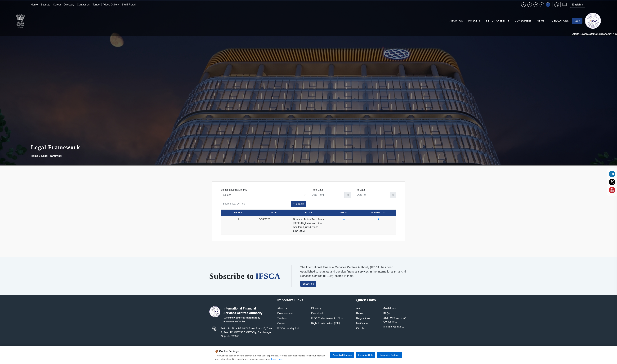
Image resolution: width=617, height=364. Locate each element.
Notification (362, 323)
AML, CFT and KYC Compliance (394, 320)
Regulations (363, 318)
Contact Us (83, 4)
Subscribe (308, 283)
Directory (69, 4)
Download (317, 313)
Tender (96, 4)
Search (300, 203)
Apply (577, 20)
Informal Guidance (393, 326)
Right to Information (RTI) (325, 323)
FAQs (386, 313)
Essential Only (365, 355)
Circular (360, 328)
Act (358, 308)
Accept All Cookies (342, 355)
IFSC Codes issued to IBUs (327, 318)
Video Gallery (111, 4)
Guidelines (389, 308)
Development (285, 313)
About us (282, 308)
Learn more (277, 359)
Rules (359, 313)
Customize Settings (389, 355)
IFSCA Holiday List (288, 328)
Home (34, 4)
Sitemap (45, 4)
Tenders (281, 318)
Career (57, 4)
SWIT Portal (129, 4)
